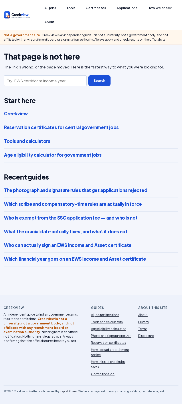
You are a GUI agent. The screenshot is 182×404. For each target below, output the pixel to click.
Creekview (16, 113)
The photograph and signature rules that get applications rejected (75, 190)
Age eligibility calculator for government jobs (52, 155)
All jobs (50, 8)
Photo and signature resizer (111, 336)
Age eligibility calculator (108, 329)
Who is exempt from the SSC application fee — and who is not (71, 218)
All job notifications (105, 315)
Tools (70, 8)
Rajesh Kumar (68, 391)
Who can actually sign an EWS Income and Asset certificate (68, 245)
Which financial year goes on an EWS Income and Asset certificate (75, 259)
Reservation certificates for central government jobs (61, 127)
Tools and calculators (27, 141)
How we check (160, 8)
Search (99, 80)
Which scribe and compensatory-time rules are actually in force (73, 204)
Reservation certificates (108, 342)
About (49, 22)
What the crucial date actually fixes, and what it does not (65, 231)
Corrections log (103, 374)
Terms (142, 329)
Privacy (143, 322)
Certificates (96, 8)
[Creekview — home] (21, 14)
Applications (127, 8)
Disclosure (146, 336)
